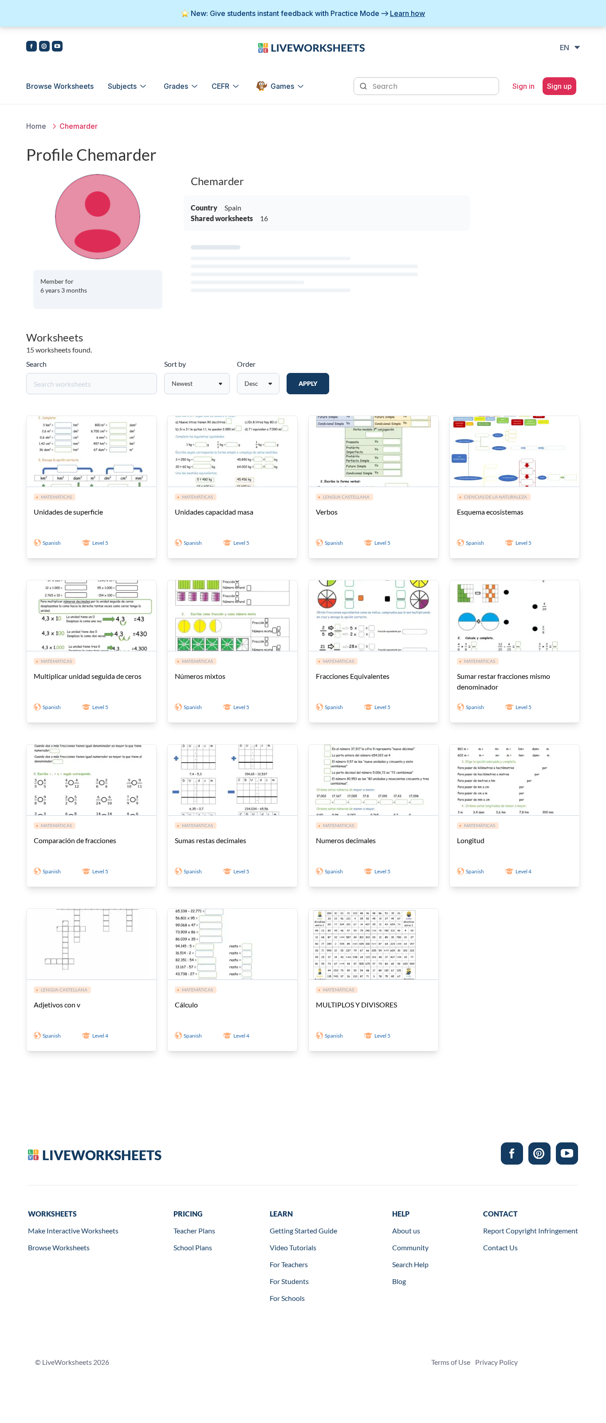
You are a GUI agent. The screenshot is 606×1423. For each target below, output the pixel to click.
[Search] (364, 85)
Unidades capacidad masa (214, 511)
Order (246, 364)
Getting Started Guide (303, 1230)
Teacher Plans (194, 1230)
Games (282, 86)
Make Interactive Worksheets (73, 1230)
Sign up (559, 86)
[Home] (311, 47)
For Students (289, 1281)
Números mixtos (200, 676)
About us (406, 1230)
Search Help (410, 1264)
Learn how (407, 13)
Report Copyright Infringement (530, 1230)
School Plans (192, 1247)
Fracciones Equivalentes (353, 676)
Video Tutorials (293, 1247)
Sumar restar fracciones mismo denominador (503, 681)
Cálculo (186, 1004)
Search (36, 364)
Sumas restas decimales (210, 840)
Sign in (523, 86)
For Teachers (289, 1264)
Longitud (470, 840)
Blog (399, 1281)
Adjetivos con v (57, 1004)
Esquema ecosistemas (490, 511)
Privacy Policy (496, 1362)
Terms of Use (450, 1362)
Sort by (175, 364)
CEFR (220, 86)
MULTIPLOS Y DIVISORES (356, 1004)
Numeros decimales (346, 840)
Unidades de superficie (68, 511)
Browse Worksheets (60, 86)
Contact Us (500, 1247)
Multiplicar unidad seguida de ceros (88, 676)
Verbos (327, 511)
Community (410, 1247)
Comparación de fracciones (75, 840)
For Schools (287, 1298)
